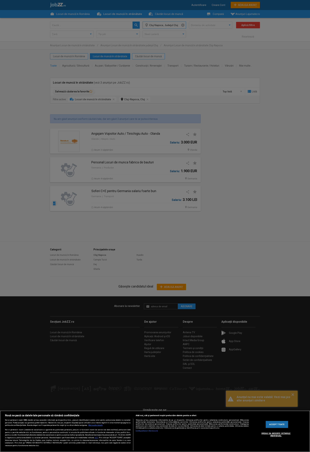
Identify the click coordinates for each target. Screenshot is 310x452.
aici (96, 437)
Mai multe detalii (95, 425)
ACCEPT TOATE (277, 424)
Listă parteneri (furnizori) (147, 431)
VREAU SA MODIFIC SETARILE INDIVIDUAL (276, 434)
